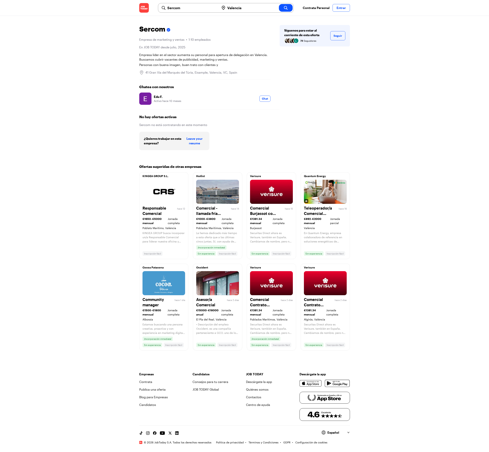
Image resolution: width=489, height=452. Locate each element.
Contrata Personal (316, 8)
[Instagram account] (148, 433)
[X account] (170, 433)
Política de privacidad (230, 442)
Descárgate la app (259, 382)
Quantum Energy (315, 176)
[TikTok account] (141, 433)
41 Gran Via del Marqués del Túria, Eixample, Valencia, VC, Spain (191, 72)
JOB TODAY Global (206, 389)
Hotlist (200, 176)
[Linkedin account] (177, 433)
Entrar (341, 8)
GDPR (287, 442)
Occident (202, 267)
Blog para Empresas (153, 397)
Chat (265, 98)
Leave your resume (194, 141)
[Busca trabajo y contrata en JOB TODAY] (144, 8)
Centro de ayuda (258, 404)
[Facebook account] (154, 433)
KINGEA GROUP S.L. (155, 176)
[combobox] (192, 8)
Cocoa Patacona (153, 267)
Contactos (253, 397)
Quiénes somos (257, 389)
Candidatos (147, 404)
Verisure (255, 176)
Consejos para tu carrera (210, 382)
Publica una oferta (152, 389)
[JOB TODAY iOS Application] (311, 383)
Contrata (145, 382)
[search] (286, 8)
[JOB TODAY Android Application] (337, 383)
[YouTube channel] (162, 433)
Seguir (338, 35)
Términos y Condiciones (264, 442)
